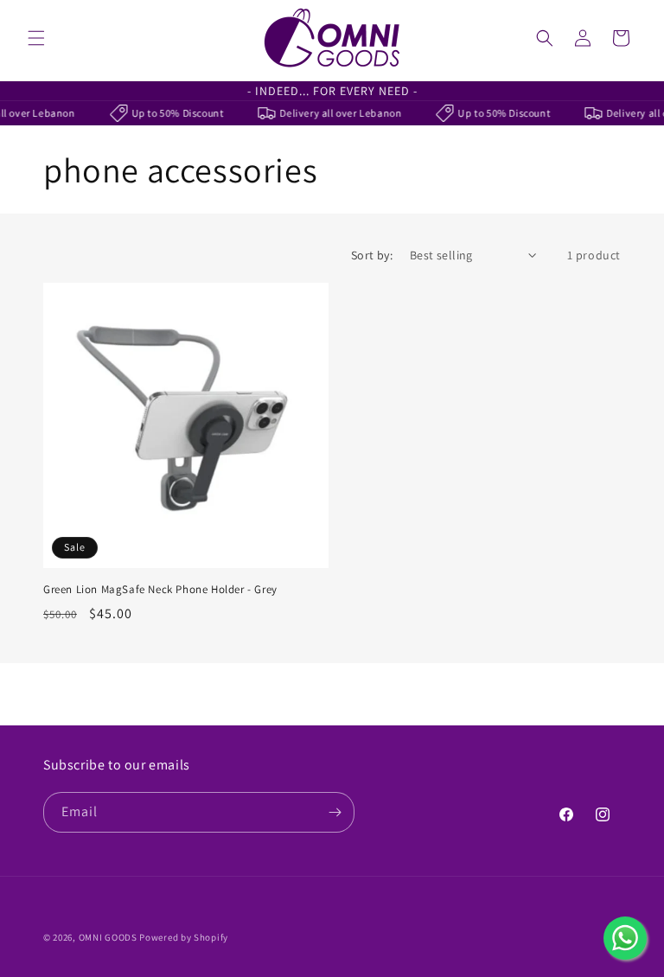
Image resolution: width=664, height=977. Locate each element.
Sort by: (372, 255)
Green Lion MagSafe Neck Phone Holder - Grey (160, 590)
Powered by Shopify (183, 937)
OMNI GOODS (108, 937)
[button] (36, 38)
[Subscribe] (335, 812)
